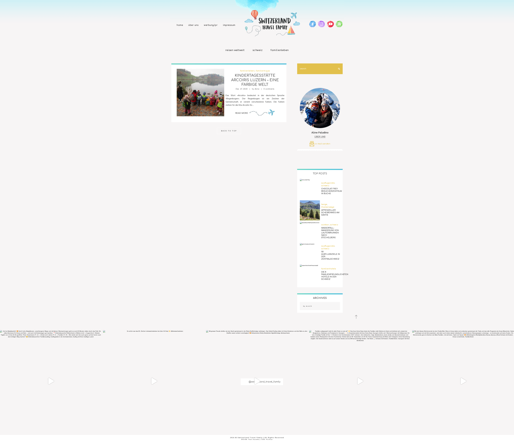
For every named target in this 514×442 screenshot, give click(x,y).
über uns (319, 137)
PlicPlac (269, 439)
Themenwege (327, 207)
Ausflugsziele (328, 183)
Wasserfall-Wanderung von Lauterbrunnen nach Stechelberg (330, 232)
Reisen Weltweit (235, 50)
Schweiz (258, 50)
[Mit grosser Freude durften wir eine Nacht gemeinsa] (257, 381)
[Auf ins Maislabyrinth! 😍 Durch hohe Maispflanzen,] (51, 381)
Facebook (312, 24)
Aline (257, 89)
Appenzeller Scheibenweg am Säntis (330, 212)
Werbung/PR (211, 25)
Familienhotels (328, 269)
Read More (241, 113)
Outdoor (325, 225)
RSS (339, 24)
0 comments (269, 89)
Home (180, 25)
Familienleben (280, 50)
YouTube (330, 24)
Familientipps (263, 71)
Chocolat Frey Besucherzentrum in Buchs (331, 191)
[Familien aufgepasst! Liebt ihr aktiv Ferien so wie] (360, 381)
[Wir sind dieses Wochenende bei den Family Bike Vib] (463, 381)
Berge (324, 204)
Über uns (193, 25)
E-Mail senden (322, 144)
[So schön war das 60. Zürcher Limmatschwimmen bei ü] (154, 381)
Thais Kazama (253, 439)
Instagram (321, 24)
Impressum (229, 25)
